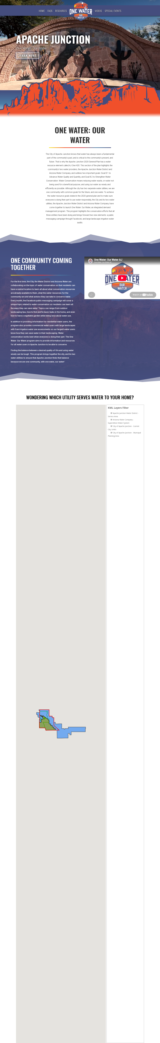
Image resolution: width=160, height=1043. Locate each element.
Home (42, 11)
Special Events (113, 11)
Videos (98, 11)
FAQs (50, 11)
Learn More (28, 55)
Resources (61, 11)
